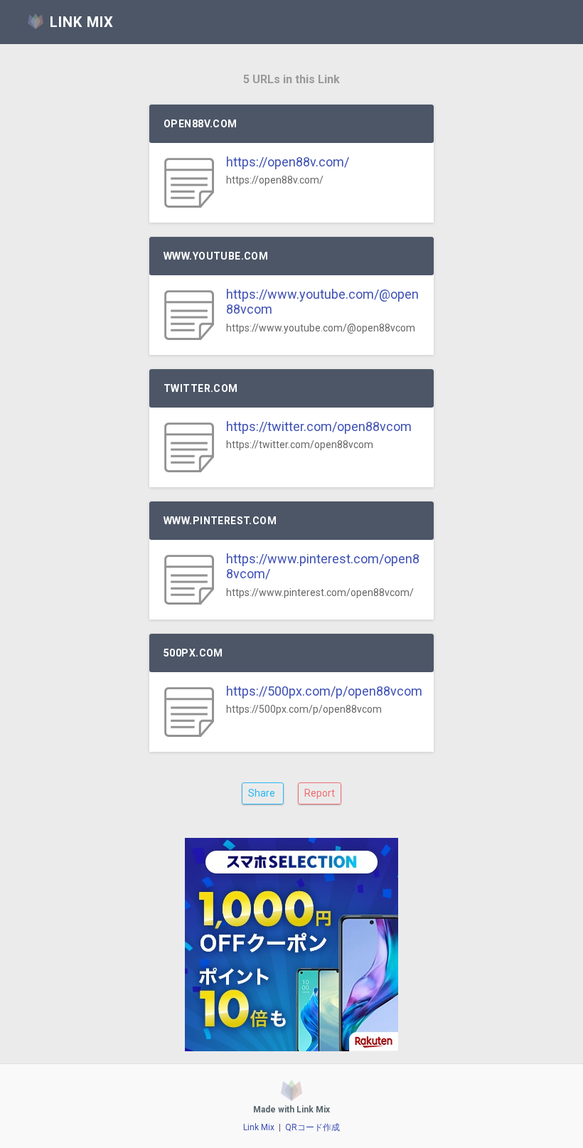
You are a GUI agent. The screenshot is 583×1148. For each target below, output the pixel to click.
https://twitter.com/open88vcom (319, 426)
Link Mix (258, 1127)
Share (262, 793)
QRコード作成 (312, 1127)
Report (319, 793)
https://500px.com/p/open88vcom (324, 691)
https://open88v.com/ (287, 161)
